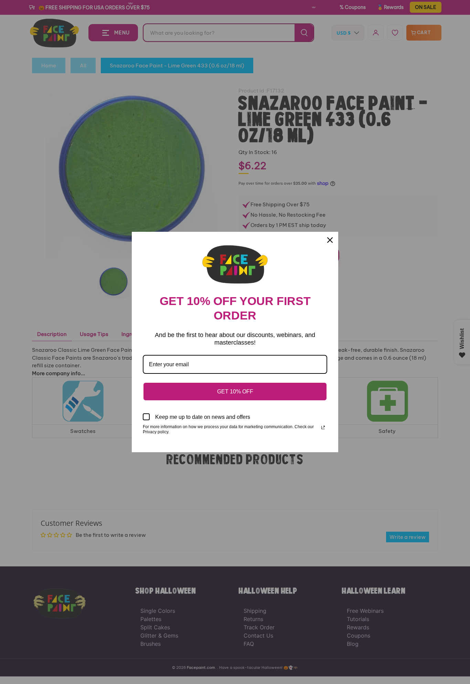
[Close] (330, 240)
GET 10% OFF (235, 391)
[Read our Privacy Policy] (323, 427)
